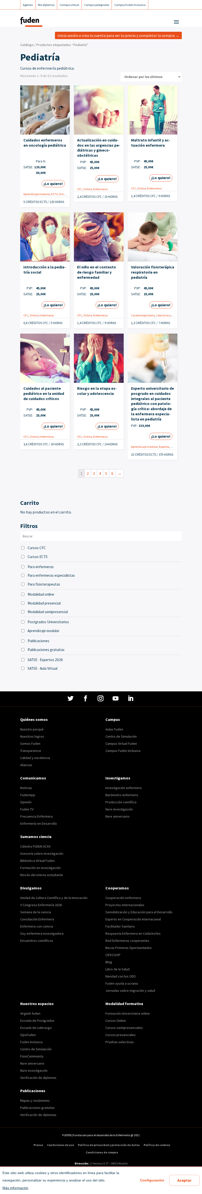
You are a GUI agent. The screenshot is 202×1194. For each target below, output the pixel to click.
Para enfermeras (41, 566)
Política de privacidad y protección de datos (109, 1145)
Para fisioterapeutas (44, 584)
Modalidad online (41, 594)
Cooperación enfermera (123, 898)
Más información (15, 1188)
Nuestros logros (32, 736)
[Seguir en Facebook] (86, 698)
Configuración (152, 1180)
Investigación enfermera (123, 788)
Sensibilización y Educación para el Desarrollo (138, 912)
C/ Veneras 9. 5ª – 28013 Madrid (108, 1163)
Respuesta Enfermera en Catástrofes (133, 933)
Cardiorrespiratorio (143, 315)
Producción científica (120, 802)
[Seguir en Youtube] (116, 698)
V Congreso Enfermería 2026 (41, 905)
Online (63, 194)
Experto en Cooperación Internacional (133, 919)
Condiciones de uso (60, 1145)
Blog (108, 962)
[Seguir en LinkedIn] (131, 698)
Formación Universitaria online (127, 1013)
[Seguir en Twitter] (71, 698)
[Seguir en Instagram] (101, 698)
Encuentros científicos (36, 940)
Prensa (38, 1145)
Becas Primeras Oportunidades (128, 948)
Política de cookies (157, 1145)
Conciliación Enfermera (37, 919)
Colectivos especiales (169, 315)
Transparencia (30, 750)
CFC (79, 189)
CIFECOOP (112, 955)
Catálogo (27, 45)
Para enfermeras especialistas (51, 575)
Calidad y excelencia (35, 758)
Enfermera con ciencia (36, 926)
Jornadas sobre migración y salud (130, 990)
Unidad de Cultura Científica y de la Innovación (53, 898)
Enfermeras (100, 189)
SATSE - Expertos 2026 (45, 659)
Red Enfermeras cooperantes (127, 940)
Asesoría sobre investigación (41, 853)
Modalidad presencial (44, 603)
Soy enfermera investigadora (42, 933)
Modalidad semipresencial (48, 611)
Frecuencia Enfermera (36, 816)
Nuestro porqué (32, 729)
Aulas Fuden (114, 729)
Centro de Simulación (121, 736)
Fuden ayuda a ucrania (121, 983)
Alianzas (26, 765)
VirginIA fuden (30, 1013)
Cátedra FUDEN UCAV (35, 846)
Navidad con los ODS (120, 976)
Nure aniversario (117, 816)
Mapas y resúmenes (35, 1100)
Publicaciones (38, 640)
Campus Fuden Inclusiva (122, 750)
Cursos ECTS (38, 556)
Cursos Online (115, 1020)
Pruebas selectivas (119, 1042)
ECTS (54, 194)
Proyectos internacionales (124, 905)
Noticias (26, 788)
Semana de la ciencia (35, 912)
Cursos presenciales (120, 1035)
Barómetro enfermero (121, 795)
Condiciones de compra (102, 1152)
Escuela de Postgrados (37, 1020)
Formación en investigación (40, 868)
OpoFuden (28, 1035)
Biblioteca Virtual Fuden (37, 860)
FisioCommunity (32, 1056)
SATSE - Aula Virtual (42, 668)
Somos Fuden (30, 743)
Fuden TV (27, 809)
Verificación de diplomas (38, 1077)
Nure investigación (119, 809)
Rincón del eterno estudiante (41, 875)
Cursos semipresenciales (124, 1027)
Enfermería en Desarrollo (38, 823)
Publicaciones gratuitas (46, 649)
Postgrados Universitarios (48, 622)
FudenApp (27, 795)
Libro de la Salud (117, 969)
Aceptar (184, 1180)
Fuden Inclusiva (31, 1042)
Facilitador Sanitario (120, 926)
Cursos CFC (37, 547)
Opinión (26, 802)
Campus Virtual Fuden (121, 743)
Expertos (164, 447)
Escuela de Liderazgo (36, 1027)
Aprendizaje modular (36, 194)
